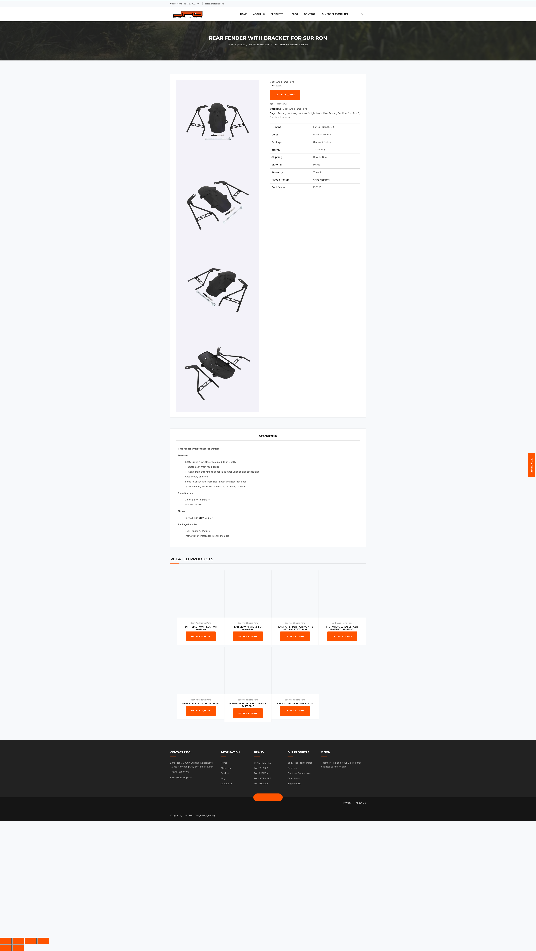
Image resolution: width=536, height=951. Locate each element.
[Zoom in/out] (43, 941)
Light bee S (304, 113)
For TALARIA (261, 768)
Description (268, 436)
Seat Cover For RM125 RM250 (200, 703)
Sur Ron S (353, 113)
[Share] (18, 941)
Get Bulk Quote (285, 94)
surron (286, 117)
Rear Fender (329, 113)
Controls (292, 768)
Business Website (227, 883)
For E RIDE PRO (262, 762)
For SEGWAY (261, 783)
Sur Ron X (275, 117)
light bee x (316, 113)
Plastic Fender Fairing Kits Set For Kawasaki (295, 628)
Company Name (226, 868)
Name (220, 838)
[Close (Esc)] (6, 941)
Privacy (347, 802)
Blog (223, 778)
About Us (226, 768)
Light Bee (204, 517)
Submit (225, 914)
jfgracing (210, 815)
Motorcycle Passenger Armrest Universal (342, 628)
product (241, 44)
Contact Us (226, 783)
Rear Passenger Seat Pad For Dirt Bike (247, 705)
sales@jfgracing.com (181, 777)
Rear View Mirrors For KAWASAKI (248, 628)
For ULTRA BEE (262, 778)
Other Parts (294, 778)
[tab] (268, 436)
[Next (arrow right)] (18, 947)
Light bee (291, 113)
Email (220, 853)
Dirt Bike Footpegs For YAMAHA (200, 628)
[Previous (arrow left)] (6, 947)
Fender (281, 113)
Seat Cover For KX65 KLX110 (295, 703)
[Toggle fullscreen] (31, 941)
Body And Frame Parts (259, 44)
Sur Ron (342, 113)
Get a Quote (531, 465)
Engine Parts (294, 783)
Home (230, 44)
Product (225, 773)
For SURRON (261, 773)
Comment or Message (230, 898)
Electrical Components (299, 773)
